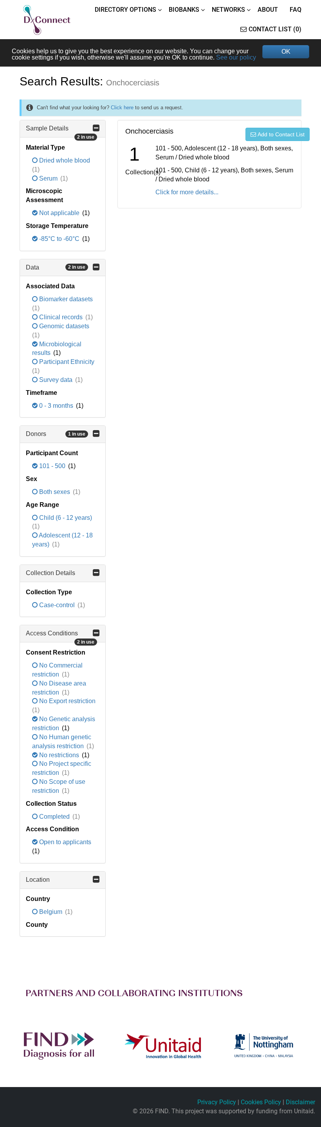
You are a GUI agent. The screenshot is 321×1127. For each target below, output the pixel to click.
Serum (48, 178)
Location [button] (38, 879)
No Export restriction (67, 701)
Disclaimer (300, 1102)
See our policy (236, 57)
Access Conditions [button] (60, 636)
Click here (122, 107)
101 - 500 (52, 466)
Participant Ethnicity (66, 361)
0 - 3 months (56, 405)
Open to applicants (64, 842)
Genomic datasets (63, 326)
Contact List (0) (275, 29)
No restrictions (59, 755)
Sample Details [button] (60, 131)
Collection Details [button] (50, 573)
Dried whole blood (64, 160)
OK (285, 51)
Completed (54, 816)
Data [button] (55, 267)
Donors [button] (55, 434)
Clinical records (61, 317)
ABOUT (268, 9)
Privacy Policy (216, 1102)
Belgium (51, 911)
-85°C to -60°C (59, 238)
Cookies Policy (261, 1102)
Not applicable (59, 213)
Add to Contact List (281, 134)
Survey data (56, 379)
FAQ (295, 9)
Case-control (57, 605)
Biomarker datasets (65, 299)
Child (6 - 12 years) (65, 517)
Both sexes (55, 491)
